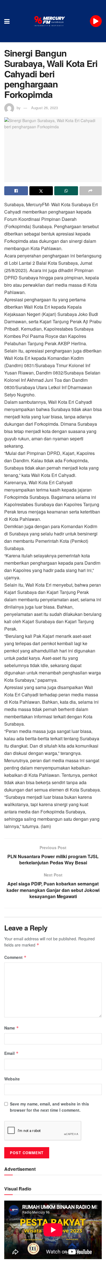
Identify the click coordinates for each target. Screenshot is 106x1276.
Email (11, 1053)
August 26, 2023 (44, 107)
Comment (15, 957)
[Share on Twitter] (41, 190)
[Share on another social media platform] (90, 190)
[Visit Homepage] (50, 21)
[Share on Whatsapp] (66, 190)
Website (12, 1079)
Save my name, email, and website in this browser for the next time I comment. (49, 1107)
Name (11, 1028)
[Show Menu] (7, 21)
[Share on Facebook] (16, 190)
